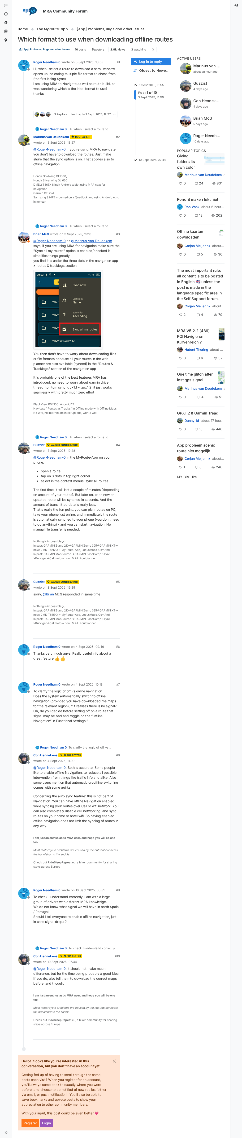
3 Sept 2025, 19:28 (61, 450)
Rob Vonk (192, 207)
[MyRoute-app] (6, 40)
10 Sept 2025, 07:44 (62, 962)
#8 (118, 755)
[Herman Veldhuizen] (180, 388)
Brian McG (41, 234)
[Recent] (6, 14)
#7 (118, 684)
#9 (118, 890)
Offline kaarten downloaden (190, 234)
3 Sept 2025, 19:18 (77, 234)
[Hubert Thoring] (180, 349)
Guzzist (39, 445)
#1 (118, 62)
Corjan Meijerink (197, 245)
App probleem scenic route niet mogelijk (196, 448)
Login (46, 1123)
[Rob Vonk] (180, 207)
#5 (118, 582)
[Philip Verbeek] (180, 458)
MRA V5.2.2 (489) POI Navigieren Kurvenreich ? (193, 336)
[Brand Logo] (29, 11)
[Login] (236, 5)
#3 (118, 234)
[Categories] (6, 5)
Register (30, 1123)
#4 (118, 445)
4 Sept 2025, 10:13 (89, 684)
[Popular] (6, 22)
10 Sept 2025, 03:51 (90, 890)
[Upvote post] (99, 105)
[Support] (6, 31)
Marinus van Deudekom (51, 137)
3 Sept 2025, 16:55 (89, 62)
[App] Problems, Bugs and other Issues (46, 49)
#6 (118, 646)
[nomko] (180, 175)
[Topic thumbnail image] (214, 161)
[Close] (114, 1061)
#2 (118, 137)
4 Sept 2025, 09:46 (90, 646)
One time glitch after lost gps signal (195, 377)
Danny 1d (192, 420)
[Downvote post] (115, 105)
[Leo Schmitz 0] (180, 246)
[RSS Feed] (153, 49)
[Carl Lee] (180, 420)
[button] (6, 1132)
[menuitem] (236, 5)
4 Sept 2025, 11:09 (61, 761)
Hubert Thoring (196, 349)
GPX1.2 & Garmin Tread (197, 413)
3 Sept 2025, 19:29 (61, 587)
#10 (117, 956)
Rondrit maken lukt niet (197, 199)
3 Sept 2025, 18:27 (61, 142)
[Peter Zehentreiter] (180, 306)
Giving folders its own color (186, 162)
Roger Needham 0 (46, 62)
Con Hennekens (45, 755)
